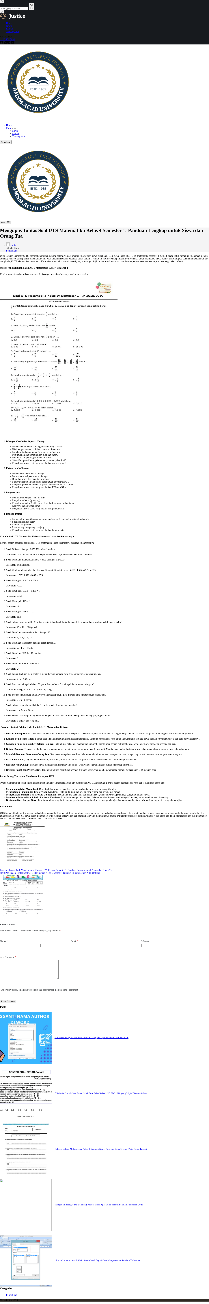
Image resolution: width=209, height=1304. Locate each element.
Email (74, 941)
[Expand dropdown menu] (15, 128)
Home (9, 125)
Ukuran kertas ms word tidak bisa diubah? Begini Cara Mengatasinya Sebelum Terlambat (97, 1260)
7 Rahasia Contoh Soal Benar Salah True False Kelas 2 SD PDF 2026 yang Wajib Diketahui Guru (101, 1093)
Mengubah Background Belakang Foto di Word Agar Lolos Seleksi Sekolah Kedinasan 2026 (99, 1204)
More (9, 128)
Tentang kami (18, 136)
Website (145, 941)
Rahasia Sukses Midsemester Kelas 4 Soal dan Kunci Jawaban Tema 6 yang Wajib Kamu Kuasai (101, 1149)
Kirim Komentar (8, 1001)
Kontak (15, 133)
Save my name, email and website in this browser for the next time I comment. (40, 989)
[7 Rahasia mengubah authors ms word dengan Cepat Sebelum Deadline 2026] (26, 1063)
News (15, 130)
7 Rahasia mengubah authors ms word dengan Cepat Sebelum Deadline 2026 (92, 1037)
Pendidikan (11, 250)
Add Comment (8, 957)
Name (4, 941)
